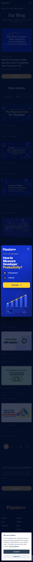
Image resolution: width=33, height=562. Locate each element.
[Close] (28, 249)
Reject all (16, 556)
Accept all (16, 551)
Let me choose (14, 546)
